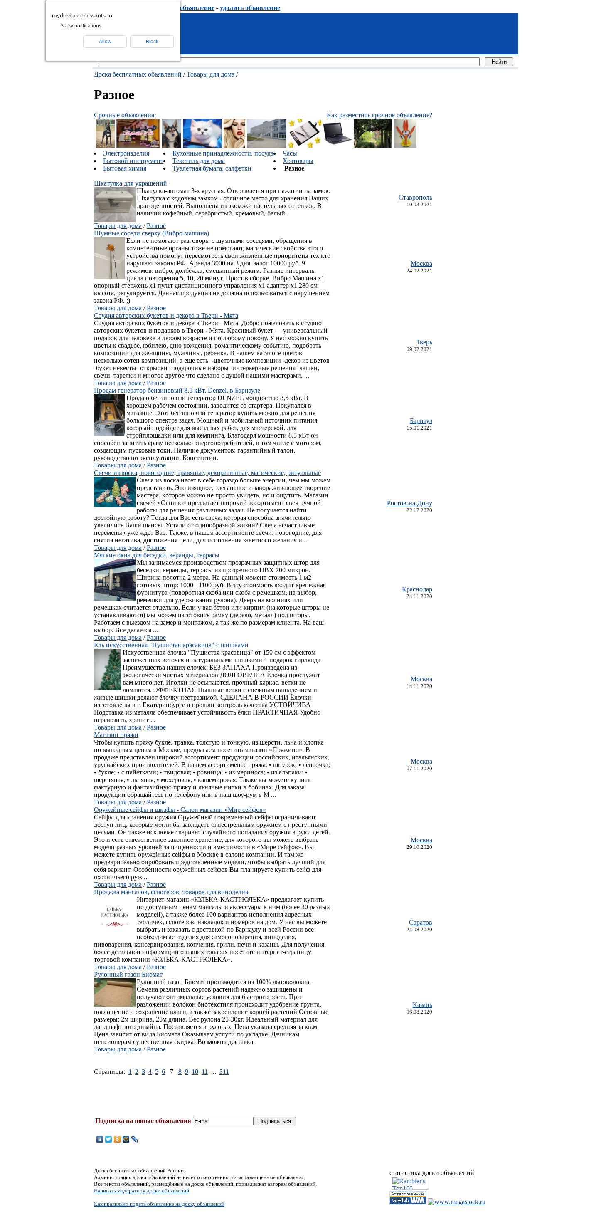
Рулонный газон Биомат (128, 974)
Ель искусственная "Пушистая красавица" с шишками (171, 644)
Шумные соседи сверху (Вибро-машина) (151, 233)
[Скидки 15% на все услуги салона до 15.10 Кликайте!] (235, 145)
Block (152, 42)
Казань (422, 1004)
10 (195, 1071)
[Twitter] (108, 1139)
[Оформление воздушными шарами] (138, 145)
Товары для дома (210, 74)
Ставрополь (415, 197)
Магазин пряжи (116, 734)
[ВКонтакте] (100, 1139)
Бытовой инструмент (133, 160)
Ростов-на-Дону (409, 503)
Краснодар (417, 589)
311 (224, 1071)
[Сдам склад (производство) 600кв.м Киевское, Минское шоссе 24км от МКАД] (267, 145)
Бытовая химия (124, 168)
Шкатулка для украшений (130, 183)
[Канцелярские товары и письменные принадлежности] (304, 145)
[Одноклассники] (117, 1139)
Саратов (420, 922)
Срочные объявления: (125, 115)
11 (205, 1071)
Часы (290, 153)
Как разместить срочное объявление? (379, 115)
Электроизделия (126, 153)
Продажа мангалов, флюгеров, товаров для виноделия (171, 891)
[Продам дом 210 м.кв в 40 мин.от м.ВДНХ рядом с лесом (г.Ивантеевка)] (373, 145)
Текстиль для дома (198, 160)
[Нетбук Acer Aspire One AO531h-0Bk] (337, 145)
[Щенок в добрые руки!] (105, 145)
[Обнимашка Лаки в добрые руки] (171, 145)
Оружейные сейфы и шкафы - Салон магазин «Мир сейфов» (180, 809)
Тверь (424, 342)
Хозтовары (298, 160)
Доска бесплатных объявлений (138, 74)
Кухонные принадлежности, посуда (222, 153)
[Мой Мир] (126, 1139)
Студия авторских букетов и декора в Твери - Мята (166, 315)
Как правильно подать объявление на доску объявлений (159, 1204)
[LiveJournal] (135, 1139)
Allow (105, 42)
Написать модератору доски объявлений (141, 1190)
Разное (156, 225)
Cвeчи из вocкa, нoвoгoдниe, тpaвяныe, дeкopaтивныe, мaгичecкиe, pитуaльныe (207, 472)
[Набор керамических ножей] (405, 145)
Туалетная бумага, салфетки (211, 168)
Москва (421, 263)
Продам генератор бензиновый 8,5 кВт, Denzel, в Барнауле (177, 390)
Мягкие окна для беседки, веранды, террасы (156, 555)
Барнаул (421, 420)
